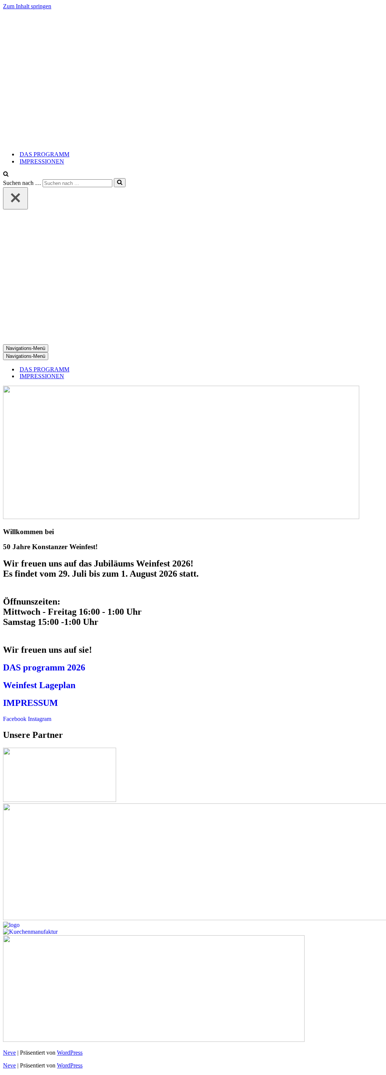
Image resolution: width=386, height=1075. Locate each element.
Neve (9, 1052)
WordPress (70, 1052)
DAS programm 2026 (44, 667)
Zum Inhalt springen (27, 6)
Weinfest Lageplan (39, 685)
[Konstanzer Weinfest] (181, 141)
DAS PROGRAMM (44, 154)
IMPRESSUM (30, 703)
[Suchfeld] (6, 174)
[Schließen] (15, 198)
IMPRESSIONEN (42, 161)
